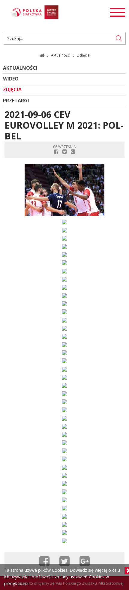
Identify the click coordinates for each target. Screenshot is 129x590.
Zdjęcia (12, 89)
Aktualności (61, 55)
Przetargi (16, 101)
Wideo (11, 79)
